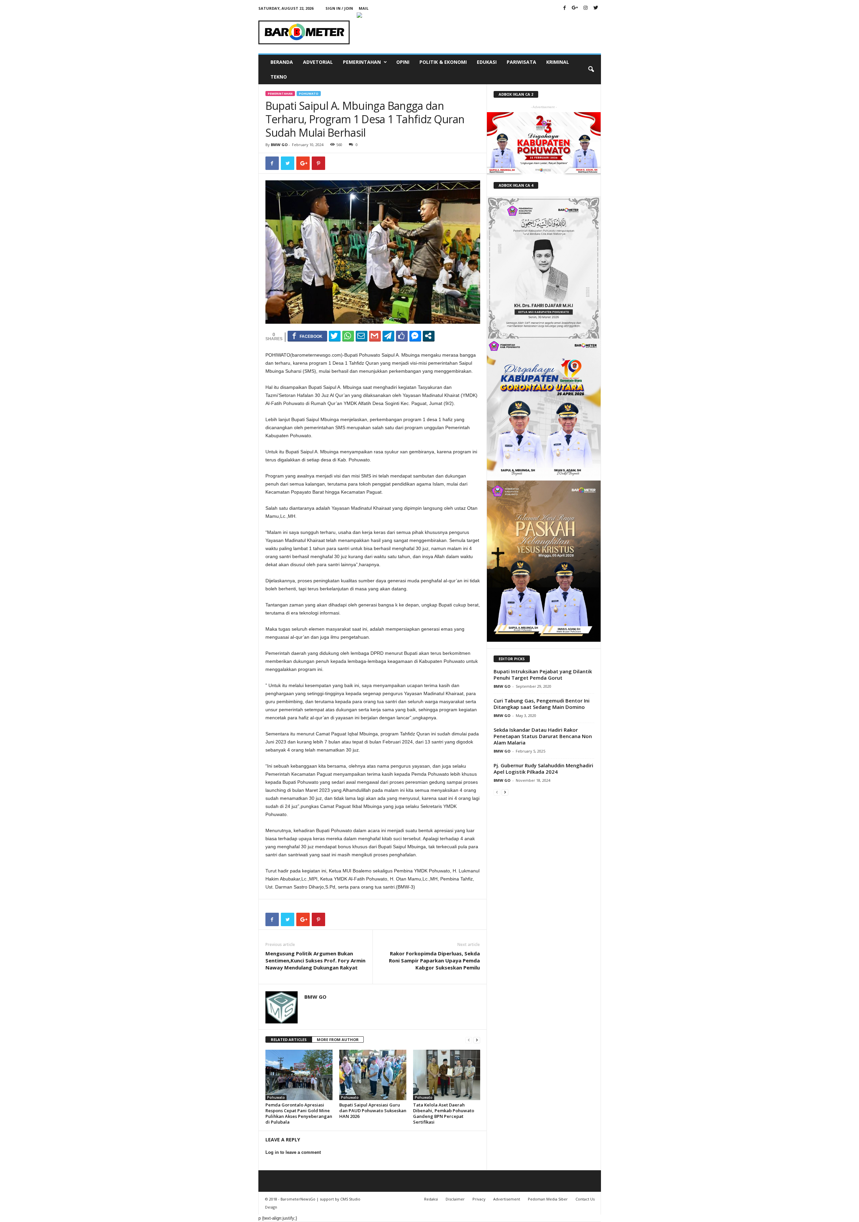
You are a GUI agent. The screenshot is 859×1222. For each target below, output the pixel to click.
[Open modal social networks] (429, 336)
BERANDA (281, 62)
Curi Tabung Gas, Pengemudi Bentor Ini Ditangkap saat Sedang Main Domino (542, 703)
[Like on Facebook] (402, 336)
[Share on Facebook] (307, 336)
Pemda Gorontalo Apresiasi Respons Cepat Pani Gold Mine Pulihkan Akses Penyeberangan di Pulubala (298, 1113)
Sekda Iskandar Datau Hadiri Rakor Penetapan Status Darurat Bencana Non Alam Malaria (543, 736)
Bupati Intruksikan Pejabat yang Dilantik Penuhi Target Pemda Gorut (543, 674)
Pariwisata (521, 62)
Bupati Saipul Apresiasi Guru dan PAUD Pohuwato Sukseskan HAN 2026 (372, 1110)
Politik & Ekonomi (443, 62)
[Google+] (575, 8)
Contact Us (585, 1199)
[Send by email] (361, 336)
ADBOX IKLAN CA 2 (516, 94)
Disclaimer (455, 1199)
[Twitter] (596, 8)
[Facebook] (565, 8)
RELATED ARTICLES (289, 1039)
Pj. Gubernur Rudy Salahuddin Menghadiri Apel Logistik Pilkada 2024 (543, 768)
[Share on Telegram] (388, 336)
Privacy (479, 1199)
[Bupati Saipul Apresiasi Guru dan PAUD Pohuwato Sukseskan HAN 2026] (372, 1075)
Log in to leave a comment (293, 1152)
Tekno (278, 77)
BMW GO (279, 144)
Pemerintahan (362, 62)
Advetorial (318, 62)
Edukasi (487, 62)
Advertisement (506, 1199)
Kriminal (557, 62)
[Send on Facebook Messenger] (415, 336)
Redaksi (431, 1199)
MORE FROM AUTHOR (338, 1039)
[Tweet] (335, 336)
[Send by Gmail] (375, 336)
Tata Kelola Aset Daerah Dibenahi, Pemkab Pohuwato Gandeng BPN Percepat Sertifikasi (443, 1113)
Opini (402, 62)
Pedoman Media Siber (548, 1199)
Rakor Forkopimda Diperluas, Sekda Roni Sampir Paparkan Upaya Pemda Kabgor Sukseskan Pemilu (434, 960)
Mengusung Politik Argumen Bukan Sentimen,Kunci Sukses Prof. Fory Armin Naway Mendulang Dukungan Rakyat (315, 960)
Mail (363, 8)
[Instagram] (586, 8)
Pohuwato (308, 93)
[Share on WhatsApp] (348, 336)
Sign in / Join (339, 8)
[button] (591, 69)
